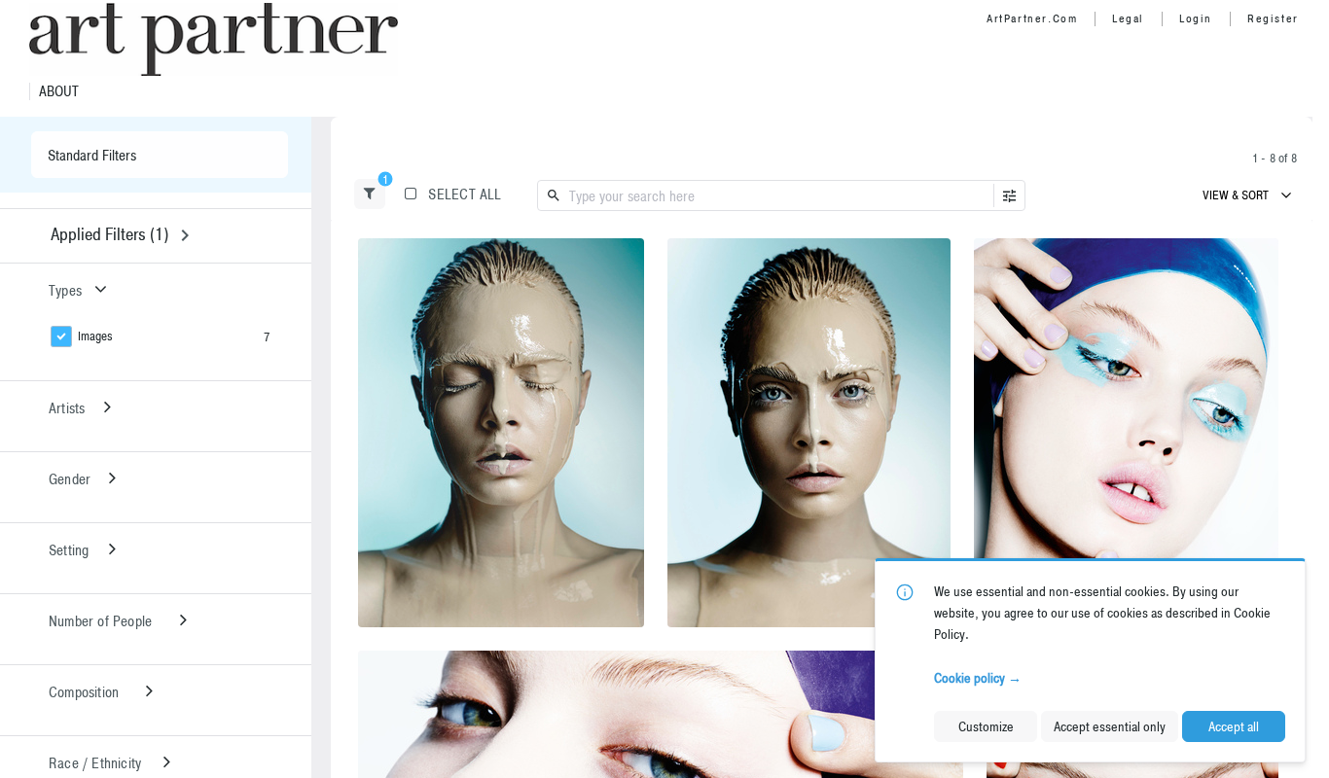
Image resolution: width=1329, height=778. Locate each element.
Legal (1128, 18)
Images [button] (95, 336)
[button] (369, 194)
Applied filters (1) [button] (109, 234)
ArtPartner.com (1032, 18)
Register (1273, 18)
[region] (501, 432)
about (59, 91)
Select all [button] (464, 194)
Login (1195, 18)
